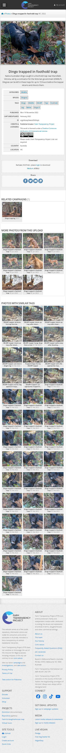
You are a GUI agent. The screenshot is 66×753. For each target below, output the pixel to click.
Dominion (12, 712)
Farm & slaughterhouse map (13, 719)
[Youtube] (57, 696)
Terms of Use (7, 673)
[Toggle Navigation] (4, 5)
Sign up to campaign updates (46, 709)
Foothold (54, 103)
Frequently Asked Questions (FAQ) (48, 648)
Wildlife (24, 92)
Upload (7, 733)
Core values (39, 644)
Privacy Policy (7, 669)
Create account (8, 740)
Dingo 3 (37, 107)
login (38, 165)
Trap (46, 103)
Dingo (23, 103)
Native (28, 107)
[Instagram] (45, 696)
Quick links (6, 744)
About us (38, 634)
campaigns (17, 662)
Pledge (37, 733)
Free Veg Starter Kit (42, 737)
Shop (4, 702)
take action (21, 665)
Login (4, 737)
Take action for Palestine (11, 679)
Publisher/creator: (27, 124)
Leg (22, 107)
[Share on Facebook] (25, 181)
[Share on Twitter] (30, 181)
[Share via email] (35, 181)
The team (38, 637)
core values (18, 658)
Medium (30, 168)
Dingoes (24, 97)
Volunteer (6, 698)
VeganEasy (39, 740)
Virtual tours (7, 723)
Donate (5, 694)
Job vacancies (40, 652)
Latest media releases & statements (49, 719)
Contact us (39, 655)
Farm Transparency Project (44, 124)
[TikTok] (51, 696)
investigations (7, 665)
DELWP (39, 103)
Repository (9, 716)
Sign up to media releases (45, 723)
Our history (39, 641)
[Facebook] (38, 696)
